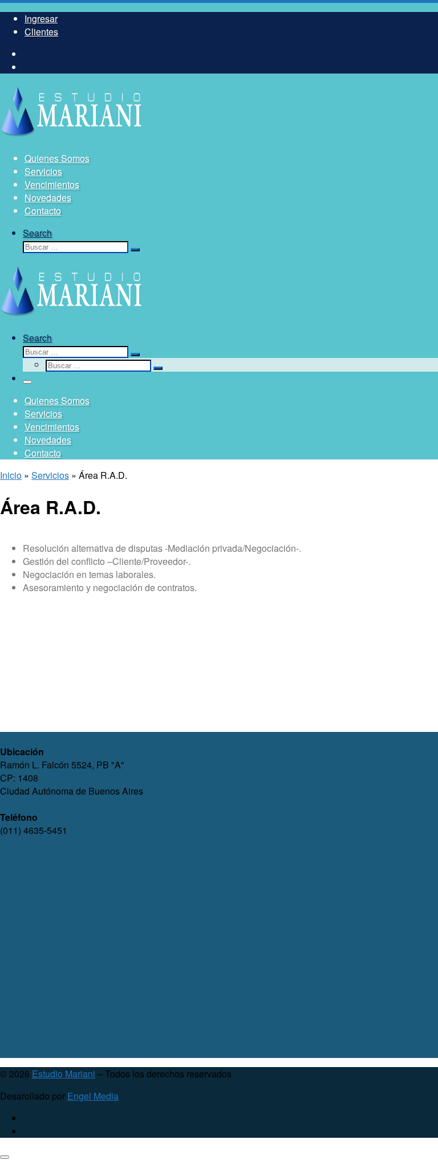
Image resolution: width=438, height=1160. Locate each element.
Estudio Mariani (63, 1073)
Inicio (11, 475)
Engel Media (93, 1095)
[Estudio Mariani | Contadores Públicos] (71, 136)
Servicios (50, 475)
